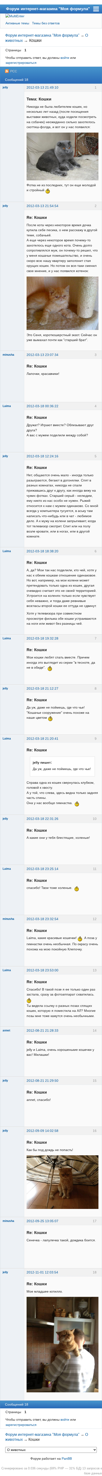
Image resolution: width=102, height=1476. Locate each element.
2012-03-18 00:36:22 (42, 406)
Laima (7, 406)
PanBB (67, 1458)
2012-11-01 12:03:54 (42, 1272)
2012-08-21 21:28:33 (42, 1030)
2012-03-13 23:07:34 (42, 355)
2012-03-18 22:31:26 (42, 819)
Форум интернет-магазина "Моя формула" (48, 8)
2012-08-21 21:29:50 (42, 1080)
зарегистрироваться (21, 63)
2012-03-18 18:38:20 (42, 551)
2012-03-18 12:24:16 (42, 456)
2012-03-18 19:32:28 (42, 638)
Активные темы (17, 23)
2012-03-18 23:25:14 (42, 869)
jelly (5, 87)
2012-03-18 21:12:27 (42, 688)
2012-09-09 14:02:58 (42, 1131)
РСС (13, 71)
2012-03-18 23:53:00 (42, 970)
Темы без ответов (46, 23)
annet (6, 1030)
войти (64, 58)
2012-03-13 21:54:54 (42, 206)
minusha (8, 354)
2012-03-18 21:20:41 (42, 738)
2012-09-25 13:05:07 (42, 1221)
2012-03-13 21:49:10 (42, 87)
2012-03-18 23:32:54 (42, 919)
